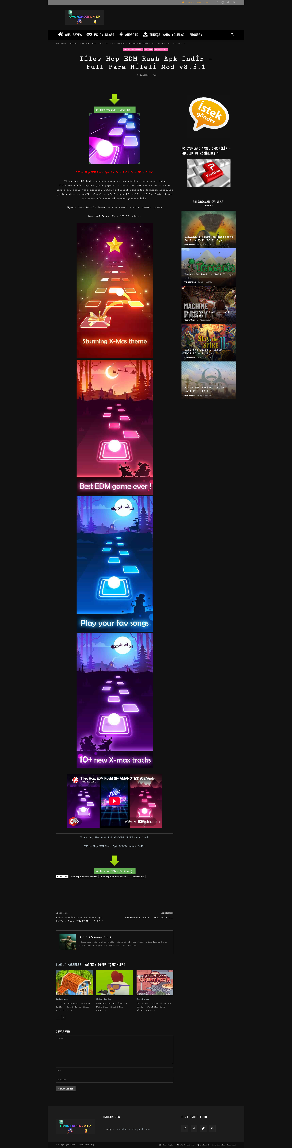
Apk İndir (105, 43)
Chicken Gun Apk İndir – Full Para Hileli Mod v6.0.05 (111, 1007)
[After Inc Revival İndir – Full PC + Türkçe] (208, 380)
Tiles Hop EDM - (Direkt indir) (116, 109)
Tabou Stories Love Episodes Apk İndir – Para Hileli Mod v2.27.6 (79, 919)
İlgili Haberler (68, 964)
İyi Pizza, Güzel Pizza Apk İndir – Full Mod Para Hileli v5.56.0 (154, 1007)
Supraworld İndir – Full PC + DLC (149, 917)
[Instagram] (222, 2)
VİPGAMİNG (190, 282)
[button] (232, 35)
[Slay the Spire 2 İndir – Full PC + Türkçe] (208, 342)
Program (195, 34)
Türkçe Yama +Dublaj (166, 34)
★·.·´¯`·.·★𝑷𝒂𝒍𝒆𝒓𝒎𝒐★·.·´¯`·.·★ (95, 937)
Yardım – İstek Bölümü (196, 3)
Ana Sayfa (72, 34)
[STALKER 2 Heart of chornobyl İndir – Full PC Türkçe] (208, 229)
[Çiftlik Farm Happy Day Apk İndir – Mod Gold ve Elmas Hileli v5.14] (74, 982)
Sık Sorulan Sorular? (224, 1145)
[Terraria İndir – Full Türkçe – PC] (208, 267)
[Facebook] (217, 2)
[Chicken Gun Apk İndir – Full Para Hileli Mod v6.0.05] (114, 982)
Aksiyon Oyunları (103, 999)
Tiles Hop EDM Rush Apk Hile (84, 876)
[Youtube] (233, 2)
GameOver (189, 244)
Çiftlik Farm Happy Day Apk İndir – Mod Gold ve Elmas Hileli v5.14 (73, 1007)
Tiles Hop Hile (137, 876)
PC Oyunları (103, 34)
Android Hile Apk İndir (83, 43)
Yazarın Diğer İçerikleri (104, 964)
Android (130, 34)
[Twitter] (228, 2)
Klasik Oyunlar (161, 50)
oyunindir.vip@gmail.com (133, 1129)
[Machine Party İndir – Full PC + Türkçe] (208, 304)
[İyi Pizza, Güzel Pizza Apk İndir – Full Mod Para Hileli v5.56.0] (155, 982)
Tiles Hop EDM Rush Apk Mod (114, 876)
